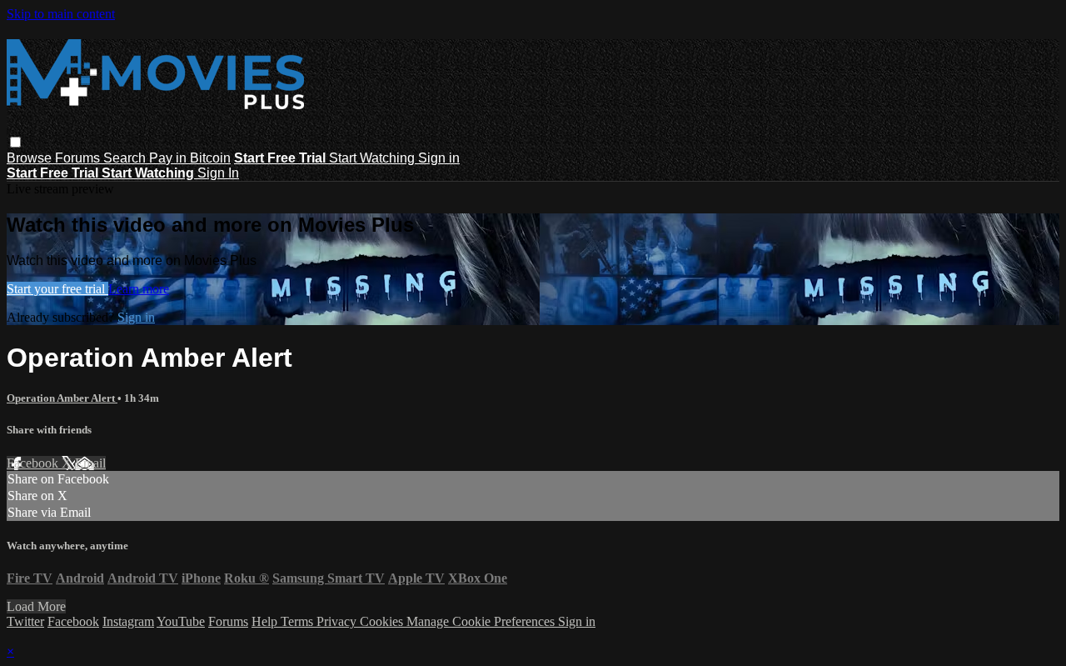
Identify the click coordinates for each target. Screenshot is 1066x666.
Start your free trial (57, 289)
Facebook (34, 463)
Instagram (128, 621)
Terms (298, 621)
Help (266, 621)
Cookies (383, 621)
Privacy (338, 621)
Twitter (25, 621)
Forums (79, 158)
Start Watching (373, 158)
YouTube (181, 621)
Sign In (218, 173)
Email (90, 463)
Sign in (439, 158)
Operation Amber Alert (62, 398)
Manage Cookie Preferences (482, 621)
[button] (15, 142)
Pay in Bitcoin (190, 158)
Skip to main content (61, 14)
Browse (31, 158)
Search (126, 158)
